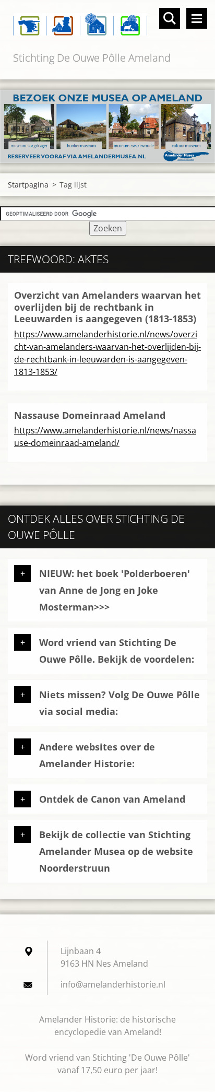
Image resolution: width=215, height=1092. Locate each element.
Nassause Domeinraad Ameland (89, 415)
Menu (196, 18)
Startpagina (28, 185)
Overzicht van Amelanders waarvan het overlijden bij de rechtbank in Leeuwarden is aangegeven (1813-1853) (107, 307)
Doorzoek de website (169, 18)
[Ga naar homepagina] (107, 25)
